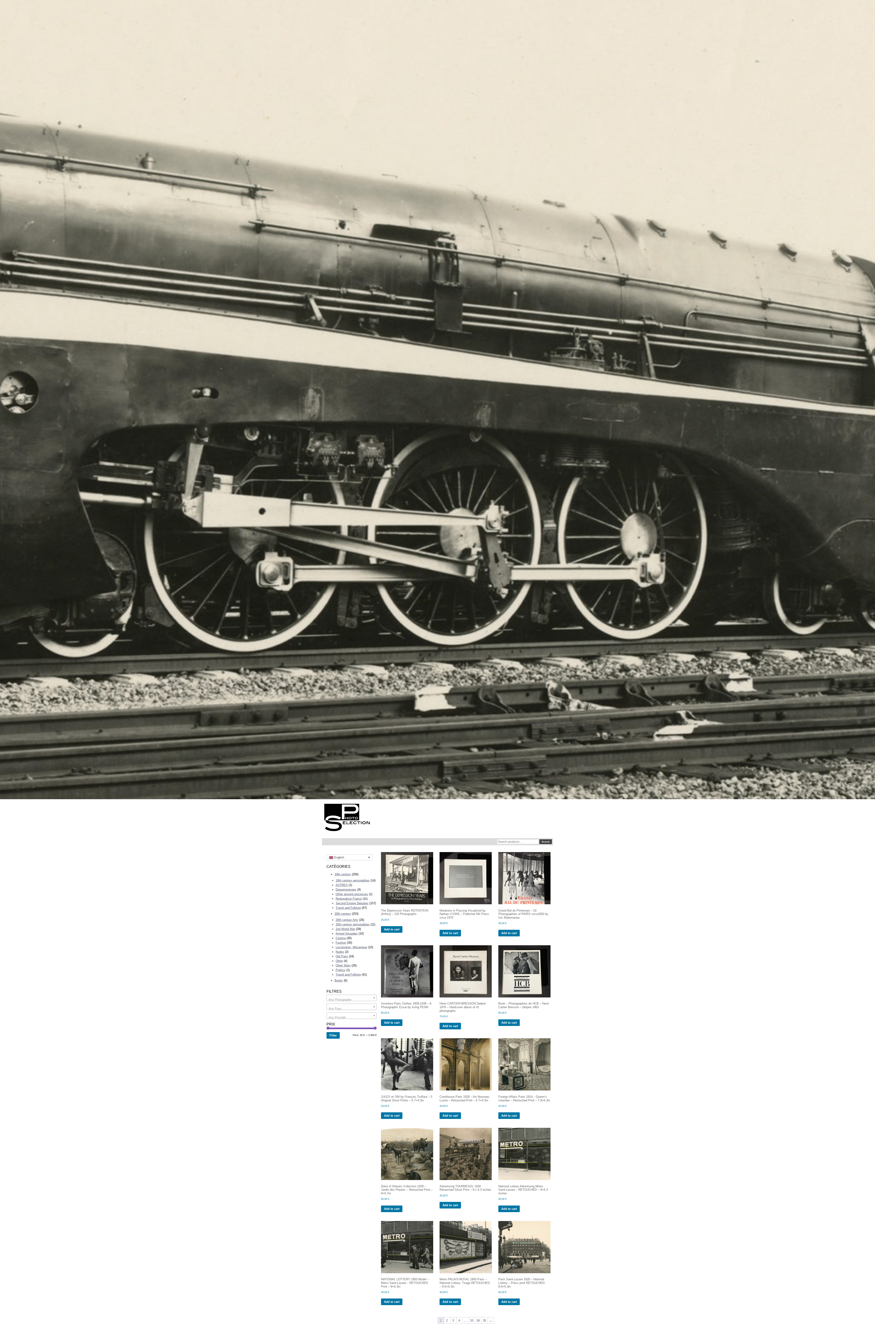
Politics (340, 970)
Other (339, 961)
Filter (333, 1035)
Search (546, 841)
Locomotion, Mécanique (351, 947)
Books (339, 980)
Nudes (340, 951)
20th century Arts (347, 920)
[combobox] (352, 998)
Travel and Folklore (348, 907)
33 (471, 1320)
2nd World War (345, 929)
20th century (343, 913)
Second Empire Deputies (352, 903)
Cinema (341, 938)
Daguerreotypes (346, 889)
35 (484, 1320)
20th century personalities (353, 924)
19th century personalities (353, 880)
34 (478, 1320)
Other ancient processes (352, 894)
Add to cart (391, 929)
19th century (343, 874)
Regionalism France (349, 898)
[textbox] (351, 999)
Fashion (341, 942)
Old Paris (342, 956)
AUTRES (342, 885)
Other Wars (343, 965)
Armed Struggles (347, 933)
